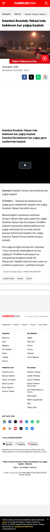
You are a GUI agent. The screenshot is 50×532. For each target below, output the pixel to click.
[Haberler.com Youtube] (15, 428)
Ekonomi (5, 338)
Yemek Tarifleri (8, 391)
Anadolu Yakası (8, 278)
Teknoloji (31, 341)
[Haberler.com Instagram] (21, 422)
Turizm (30, 349)
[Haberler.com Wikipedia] (10, 428)
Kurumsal (31, 367)
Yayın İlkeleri (42, 325)
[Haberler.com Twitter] (15, 422)
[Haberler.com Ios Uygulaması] (7, 444)
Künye (33, 325)
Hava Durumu (8, 372)
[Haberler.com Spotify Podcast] (38, 422)
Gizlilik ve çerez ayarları (12, 473)
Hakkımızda (6, 325)
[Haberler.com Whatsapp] (32, 422)
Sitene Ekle (32, 407)
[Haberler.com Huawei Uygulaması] (33, 444)
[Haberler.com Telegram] (27, 428)
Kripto (4, 353)
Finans (30, 345)
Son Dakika (6, 349)
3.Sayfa (5, 357)
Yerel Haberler (33, 357)
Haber (15, 467)
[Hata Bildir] (26, 473)
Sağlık (29, 338)
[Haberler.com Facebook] (10, 422)
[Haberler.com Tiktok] (21, 428)
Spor (4, 341)
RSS (29, 403)
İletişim (24, 325)
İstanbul (20, 278)
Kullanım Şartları (34, 372)
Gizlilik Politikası (33, 376)
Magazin (5, 345)
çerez (4, 522)
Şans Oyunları (8, 383)
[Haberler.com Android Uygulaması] (20, 444)
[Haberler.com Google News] (4, 422)
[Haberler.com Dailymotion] (32, 428)
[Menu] (3, 3)
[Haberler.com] (11, 316)
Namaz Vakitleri (8, 376)
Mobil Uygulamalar (35, 399)
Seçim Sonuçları (9, 379)
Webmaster (32, 396)
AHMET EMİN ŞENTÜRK (32, 272)
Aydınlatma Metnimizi (24, 526)
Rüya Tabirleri (7, 387)
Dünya (4, 361)
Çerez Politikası (33, 379)
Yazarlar (30, 353)
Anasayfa (6, 14)
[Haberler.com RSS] (4, 428)
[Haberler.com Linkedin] (27, 422)
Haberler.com (8, 367)
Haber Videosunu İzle (24, 61)
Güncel (18, 14)
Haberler (6, 333)
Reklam (16, 325)
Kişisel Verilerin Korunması (33, 384)
